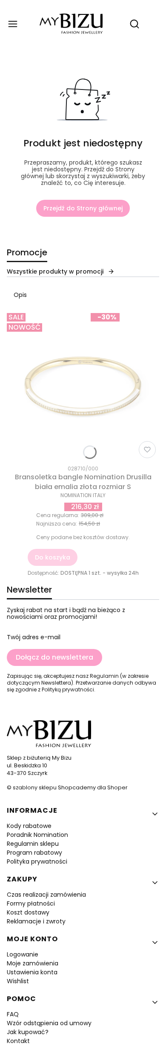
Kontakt (18, 1041)
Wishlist (18, 981)
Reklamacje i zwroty (36, 921)
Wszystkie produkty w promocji (55, 271)
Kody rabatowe (29, 826)
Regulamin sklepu (33, 843)
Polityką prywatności (68, 689)
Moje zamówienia (32, 963)
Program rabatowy (34, 852)
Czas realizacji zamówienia (46, 894)
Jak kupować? (28, 1032)
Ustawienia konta (32, 972)
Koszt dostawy (28, 912)
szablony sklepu (35, 787)
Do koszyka (52, 557)
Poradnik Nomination (37, 835)
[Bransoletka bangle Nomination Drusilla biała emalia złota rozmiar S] (83, 385)
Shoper (117, 787)
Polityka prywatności (37, 861)
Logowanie (22, 954)
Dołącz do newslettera (54, 657)
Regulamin (104, 676)
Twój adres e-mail (33, 637)
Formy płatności (31, 903)
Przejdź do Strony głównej (83, 208)
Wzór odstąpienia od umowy (49, 1023)
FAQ (13, 1014)
